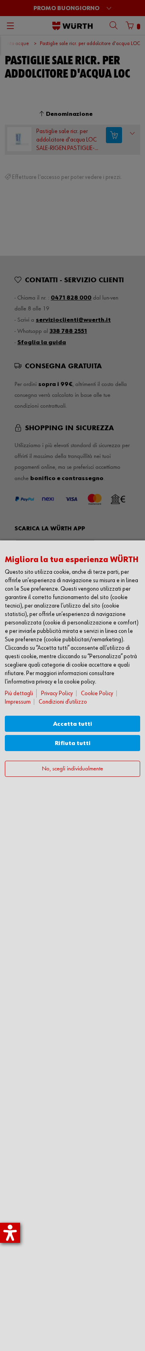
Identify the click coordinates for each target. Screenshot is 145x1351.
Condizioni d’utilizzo (63, 702)
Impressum (18, 702)
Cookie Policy (97, 693)
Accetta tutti (72, 724)
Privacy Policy (57, 693)
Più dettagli (19, 693)
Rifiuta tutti (73, 743)
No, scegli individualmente (72, 769)
